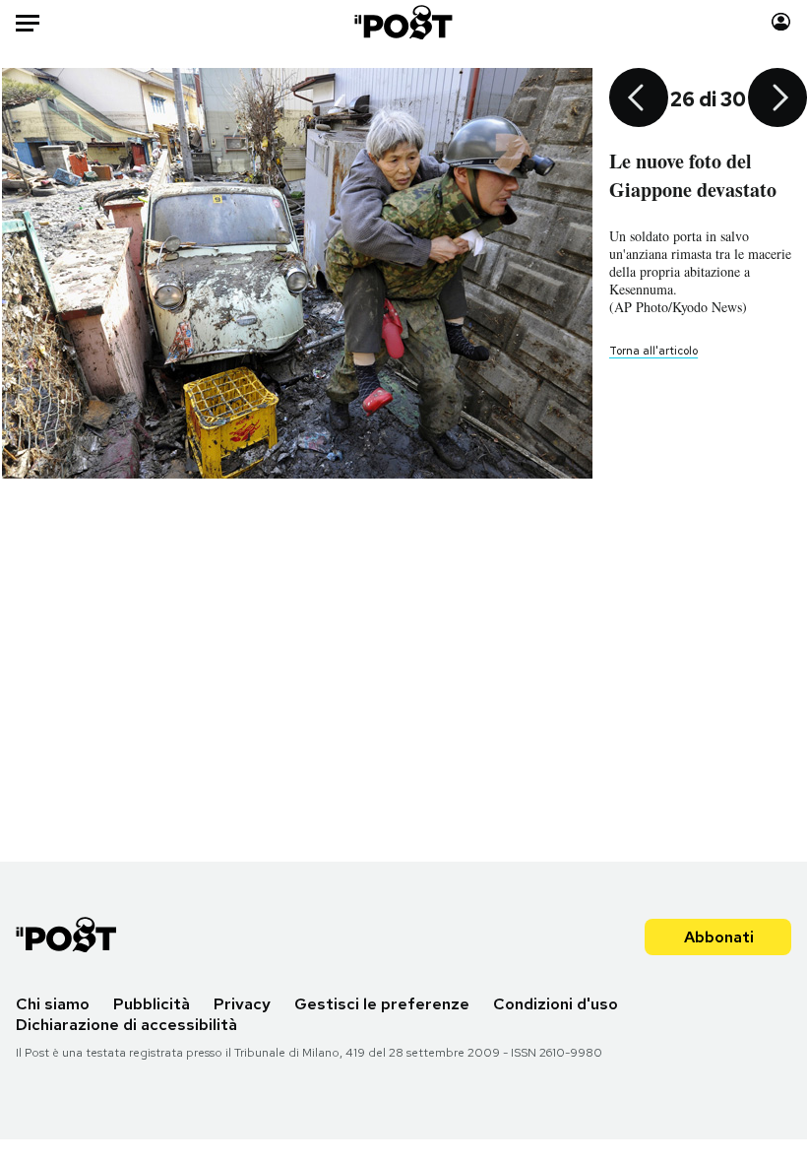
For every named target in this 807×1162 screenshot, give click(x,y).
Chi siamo (53, 1004)
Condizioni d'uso (555, 1004)
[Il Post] (404, 22)
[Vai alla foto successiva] (777, 99)
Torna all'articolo (653, 350)
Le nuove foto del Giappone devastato (692, 175)
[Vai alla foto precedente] (638, 99)
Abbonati (719, 937)
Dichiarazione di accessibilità (126, 1024)
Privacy (242, 1004)
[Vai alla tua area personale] (781, 22)
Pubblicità (151, 1004)
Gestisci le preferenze (381, 1004)
